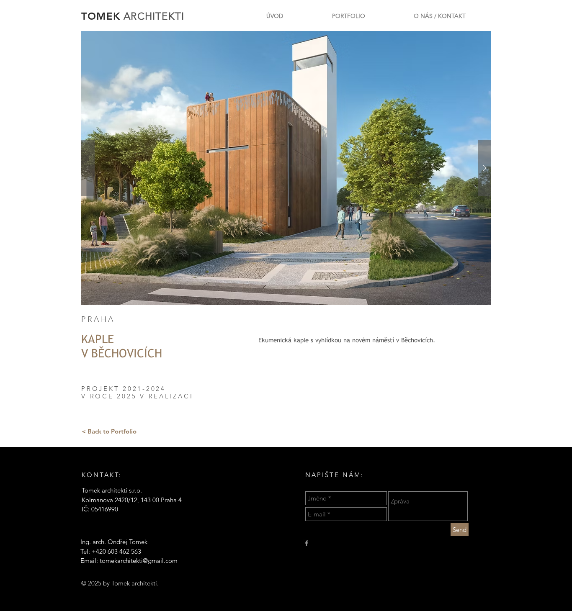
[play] (471, 38)
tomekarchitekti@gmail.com (139, 561)
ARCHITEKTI (154, 16)
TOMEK (102, 16)
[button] (286, 168)
